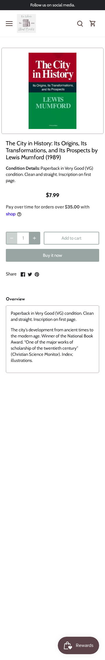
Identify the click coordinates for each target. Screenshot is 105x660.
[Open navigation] (9, 23)
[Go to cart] (92, 23)
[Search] (80, 23)
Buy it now (52, 255)
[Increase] (34, 238)
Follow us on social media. (52, 5)
